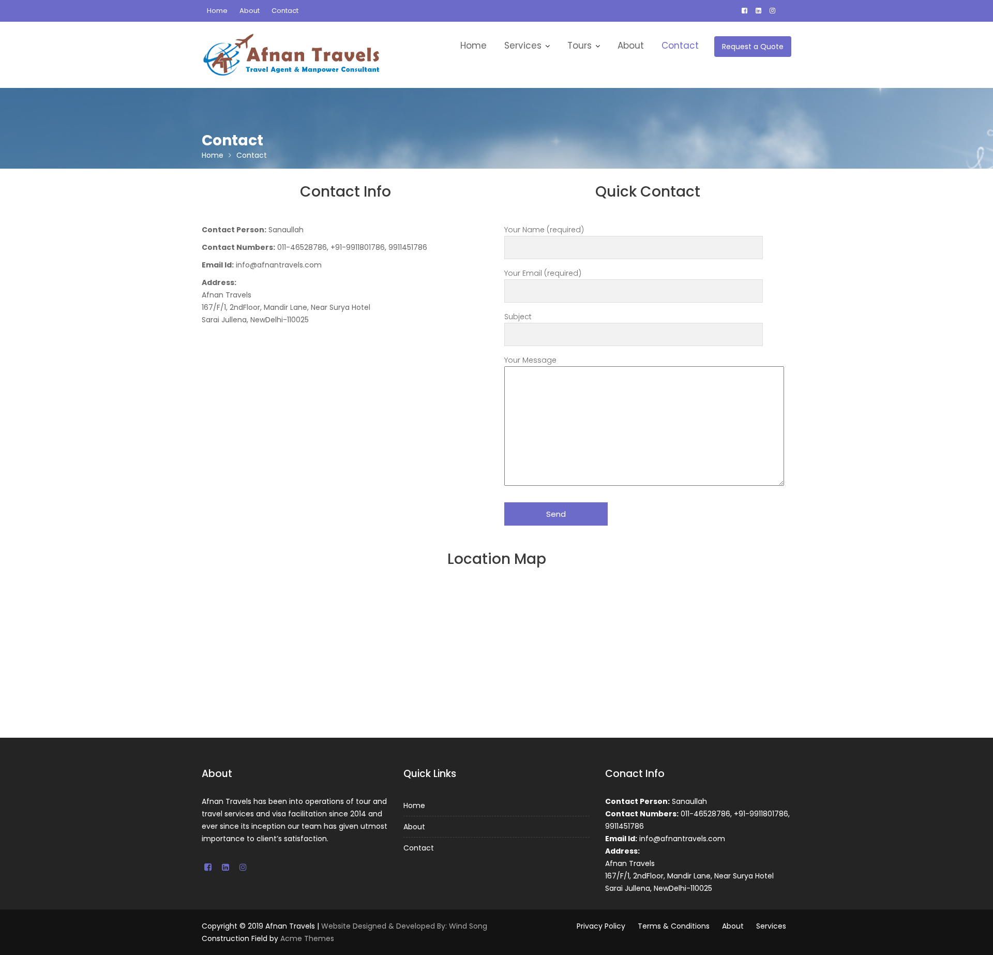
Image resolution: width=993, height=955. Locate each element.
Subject (518, 316)
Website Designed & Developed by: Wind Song (404, 926)
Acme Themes (307, 938)
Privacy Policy (601, 926)
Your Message (530, 360)
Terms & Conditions (674, 926)
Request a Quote (753, 46)
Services (522, 45)
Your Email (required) (542, 273)
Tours (579, 45)
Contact (285, 11)
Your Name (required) (544, 230)
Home (217, 11)
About (249, 11)
